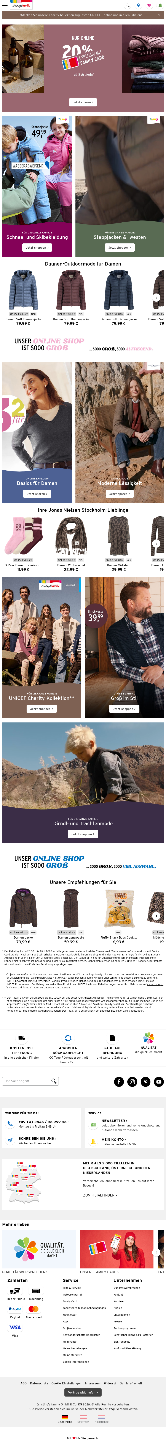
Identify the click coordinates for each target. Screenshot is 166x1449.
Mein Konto (70, 1341)
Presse (117, 1321)
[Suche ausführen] (54, 1081)
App (65, 1321)
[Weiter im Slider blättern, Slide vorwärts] (156, 297)
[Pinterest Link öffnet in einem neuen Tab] (146, 1082)
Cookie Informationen (76, 1361)
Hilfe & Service (72, 1287)
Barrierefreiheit (131, 1383)
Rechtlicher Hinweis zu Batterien (133, 1335)
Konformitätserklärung (127, 1348)
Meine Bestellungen (75, 1348)
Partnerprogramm (124, 1328)
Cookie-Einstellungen (66, 1383)
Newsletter (70, 1314)
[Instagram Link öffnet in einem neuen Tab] (132, 1082)
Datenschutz (39, 1383)
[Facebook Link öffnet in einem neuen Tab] (119, 1082)
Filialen (117, 1308)
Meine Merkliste (72, 1355)
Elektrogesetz (121, 1341)
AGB (23, 1383)
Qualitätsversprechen (126, 1287)
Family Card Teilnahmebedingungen (84, 1308)
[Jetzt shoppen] (37, 186)
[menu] (5, 5)
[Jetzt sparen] (83, 68)
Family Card (70, 1301)
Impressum (93, 1383)
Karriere (118, 1301)
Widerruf (110, 1383)
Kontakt (118, 1294)
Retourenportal (72, 1294)
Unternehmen (121, 1314)
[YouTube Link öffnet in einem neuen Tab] (159, 1082)
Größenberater (72, 1328)
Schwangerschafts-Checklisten (81, 1335)
